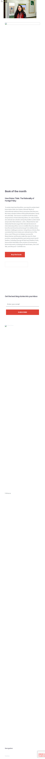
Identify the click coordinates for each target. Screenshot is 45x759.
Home (7, 756)
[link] (22, 406)
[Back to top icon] (40, 754)
